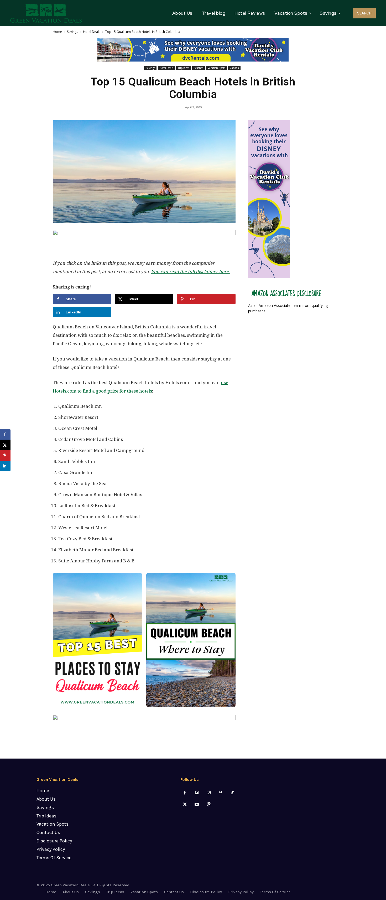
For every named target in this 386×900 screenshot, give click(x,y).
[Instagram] (208, 792)
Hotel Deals (91, 31)
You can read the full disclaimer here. (190, 271)
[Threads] (208, 804)
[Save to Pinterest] (5, 455)
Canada (234, 68)
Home (57, 31)
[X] (185, 804)
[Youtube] (196, 804)
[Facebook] (185, 792)
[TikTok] (232, 792)
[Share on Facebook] (5, 434)
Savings (72, 31)
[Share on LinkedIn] (5, 466)
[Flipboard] (196, 792)
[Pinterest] (220, 792)
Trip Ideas (183, 68)
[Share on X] (5, 445)
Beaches (198, 68)
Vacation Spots (216, 68)
